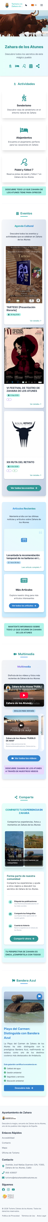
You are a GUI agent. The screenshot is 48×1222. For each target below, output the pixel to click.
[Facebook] (3, 1190)
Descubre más (22, 1088)
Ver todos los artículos (22, 605)
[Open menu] (41, 5)
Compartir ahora (22, 938)
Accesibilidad (8, 1138)
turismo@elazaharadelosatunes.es (21, 1177)
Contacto (6, 1143)
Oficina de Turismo (10, 1152)
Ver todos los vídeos (25, 758)
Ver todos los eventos (22, 488)
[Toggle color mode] (26, 5)
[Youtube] (13, 1190)
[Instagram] (8, 1190)
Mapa (4, 1148)
